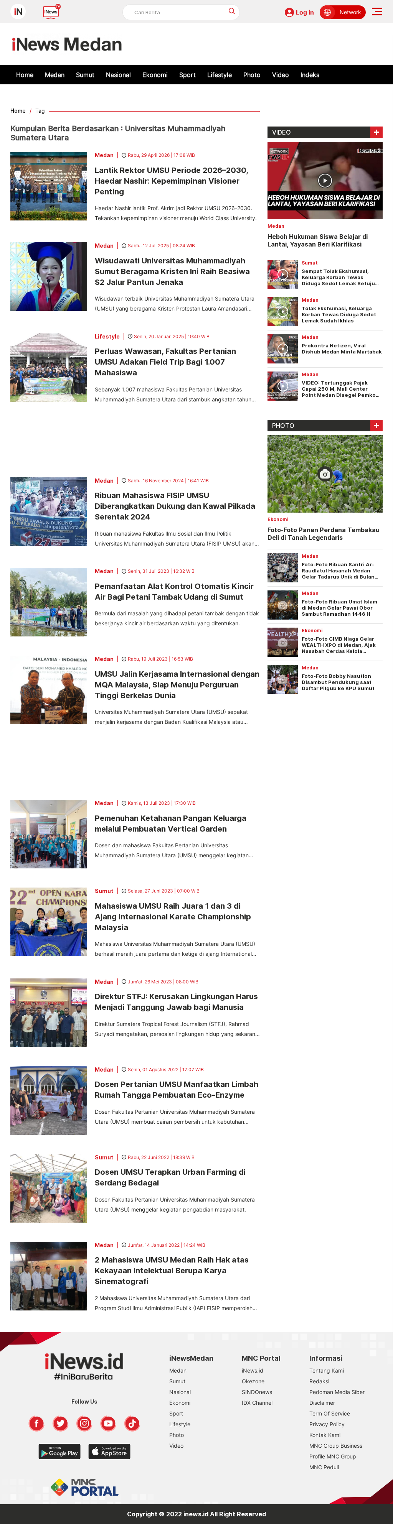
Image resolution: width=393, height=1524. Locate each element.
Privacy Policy (327, 1424)
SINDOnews (257, 1392)
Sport (187, 75)
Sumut (85, 75)
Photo (252, 75)
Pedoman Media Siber (337, 1392)
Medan (54, 75)
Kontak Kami (324, 1435)
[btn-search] (232, 11)
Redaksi (319, 1381)
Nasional (118, 75)
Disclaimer (322, 1402)
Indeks (310, 75)
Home (24, 75)
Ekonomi (155, 75)
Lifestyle (219, 75)
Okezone (253, 1381)
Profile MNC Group (332, 1456)
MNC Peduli (324, 1467)
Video (280, 75)
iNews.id (252, 1370)
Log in (305, 12)
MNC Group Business (335, 1445)
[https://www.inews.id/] (67, 44)
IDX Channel (257, 1402)
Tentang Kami (326, 1370)
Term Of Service (329, 1413)
